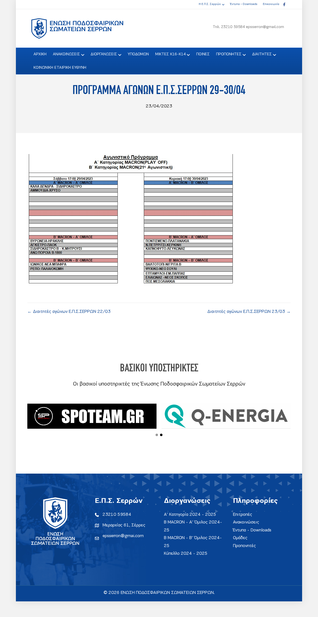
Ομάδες (240, 538)
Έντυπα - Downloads (252, 530)
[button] (157, 435)
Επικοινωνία (271, 4)
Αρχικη (40, 54)
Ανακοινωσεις (66, 54)
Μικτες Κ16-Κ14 (170, 54)
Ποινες (203, 54)
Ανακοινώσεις (246, 522)
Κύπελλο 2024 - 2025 (185, 553)
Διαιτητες (262, 54)
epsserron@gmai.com (123, 536)
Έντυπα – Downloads (243, 4)
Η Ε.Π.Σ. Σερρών (210, 4)
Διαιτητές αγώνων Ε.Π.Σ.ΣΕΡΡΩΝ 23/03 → (249, 311)
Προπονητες (228, 54)
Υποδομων (138, 54)
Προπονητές (244, 546)
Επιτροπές (242, 514)
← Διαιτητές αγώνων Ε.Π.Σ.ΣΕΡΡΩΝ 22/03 (69, 311)
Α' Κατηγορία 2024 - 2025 (190, 514)
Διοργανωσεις (104, 54)
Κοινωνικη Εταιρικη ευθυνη (60, 68)
